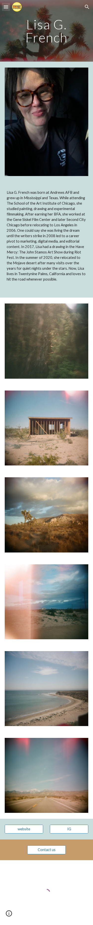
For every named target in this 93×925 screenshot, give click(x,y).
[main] (47, 31)
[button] (6, 7)
